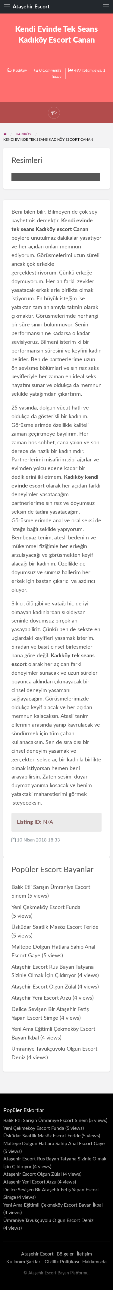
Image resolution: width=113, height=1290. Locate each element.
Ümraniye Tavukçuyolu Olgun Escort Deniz (48, 1220)
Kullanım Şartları (24, 1261)
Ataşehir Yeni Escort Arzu (41, 998)
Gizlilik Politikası (62, 1261)
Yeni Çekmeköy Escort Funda (45, 907)
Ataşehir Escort (31, 7)
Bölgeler (65, 1254)
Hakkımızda (94, 1261)
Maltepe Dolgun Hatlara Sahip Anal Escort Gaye (54, 1143)
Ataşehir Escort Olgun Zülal (43, 987)
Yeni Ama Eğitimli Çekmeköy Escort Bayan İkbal (53, 1205)
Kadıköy (20, 70)
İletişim (84, 1254)
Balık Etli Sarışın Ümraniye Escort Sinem (45, 1120)
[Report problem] (54, 113)
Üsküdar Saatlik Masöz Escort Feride (55, 927)
